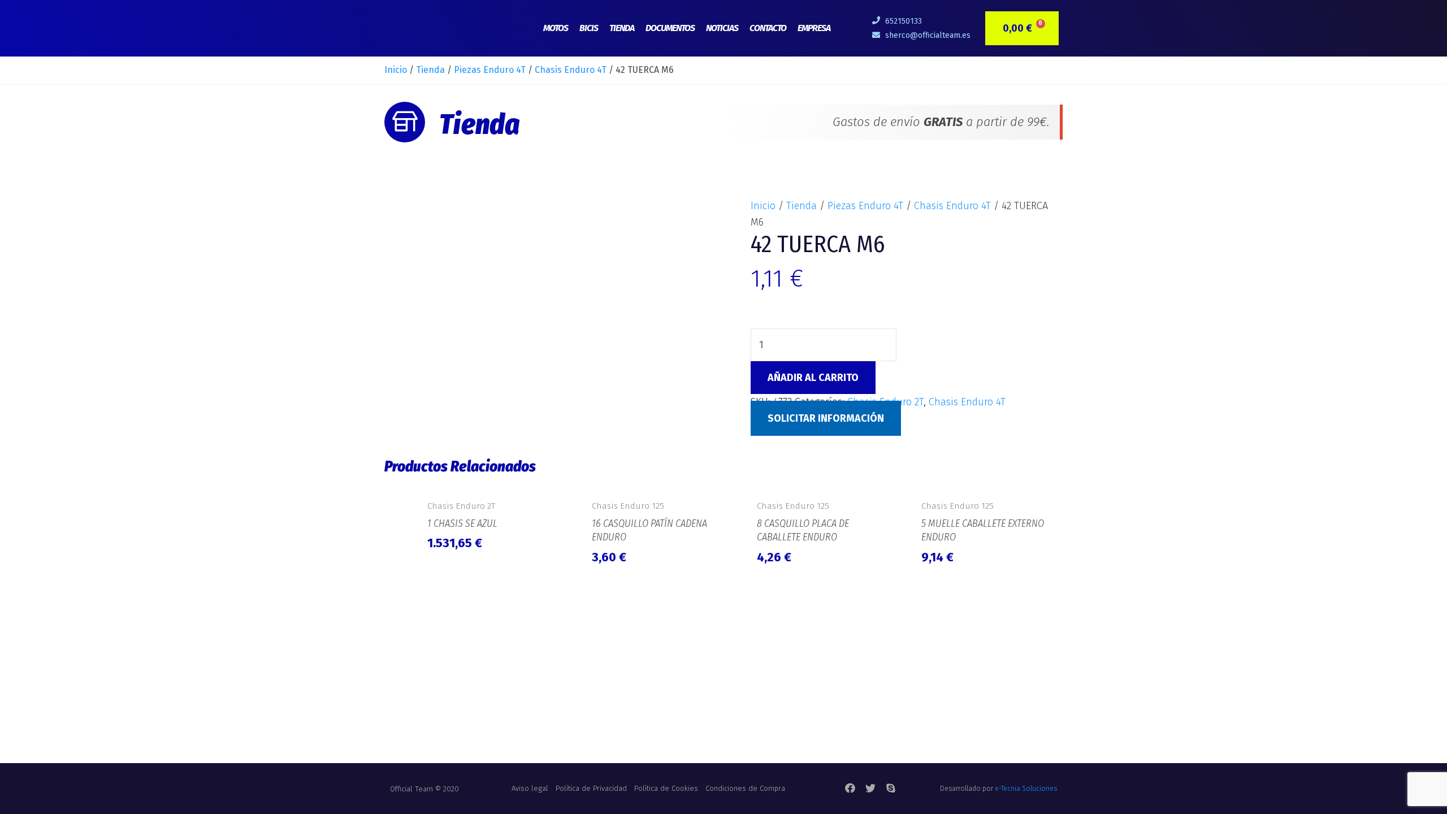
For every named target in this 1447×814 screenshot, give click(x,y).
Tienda (621, 28)
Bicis (588, 28)
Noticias (722, 28)
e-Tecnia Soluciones (1026, 789)
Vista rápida (491, 480)
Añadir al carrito (813, 377)
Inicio (395, 69)
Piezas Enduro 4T (490, 69)
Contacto (768, 28)
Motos (555, 28)
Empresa (814, 28)
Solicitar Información (826, 418)
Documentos (670, 28)
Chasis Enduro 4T (570, 69)
